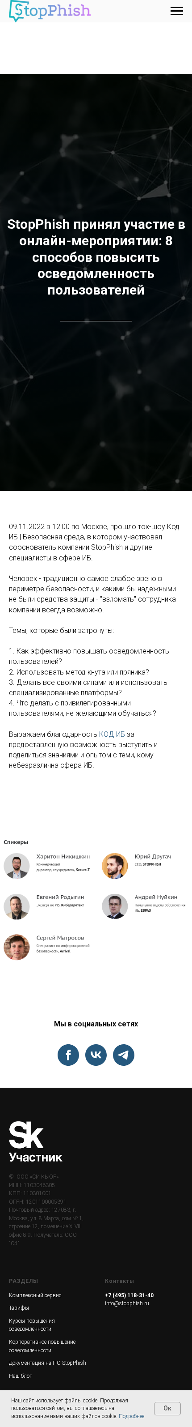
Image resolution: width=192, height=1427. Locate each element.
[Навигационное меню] (177, 11)
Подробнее (131, 1416)
